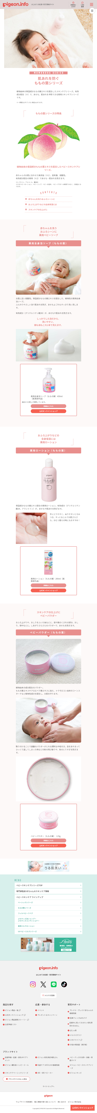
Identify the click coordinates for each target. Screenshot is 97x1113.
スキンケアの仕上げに (37, 209)
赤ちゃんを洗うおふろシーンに (41, 199)
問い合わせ (62, 1102)
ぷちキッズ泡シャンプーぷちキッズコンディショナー (28, 919)
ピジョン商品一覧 (11, 1010)
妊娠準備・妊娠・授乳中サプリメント (16, 1058)
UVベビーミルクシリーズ (27, 931)
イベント (40, 1010)
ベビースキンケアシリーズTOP (29, 885)
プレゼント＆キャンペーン (47, 1015)
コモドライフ (75, 1040)
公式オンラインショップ (48, 411)
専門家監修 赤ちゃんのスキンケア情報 (32, 891)
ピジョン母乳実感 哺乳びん (47, 1057)
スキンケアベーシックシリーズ (16, 1073)
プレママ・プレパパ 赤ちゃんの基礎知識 (81, 1011)
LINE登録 (82, 5)
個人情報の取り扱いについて (45, 1102)
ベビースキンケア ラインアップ (29, 897)
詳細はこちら (48, 406)
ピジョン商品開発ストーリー (16, 1019)
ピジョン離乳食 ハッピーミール (17, 1065)
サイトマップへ (48, 1086)
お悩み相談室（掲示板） (79, 1044)
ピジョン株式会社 (74, 1102)
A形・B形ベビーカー (45, 1073)
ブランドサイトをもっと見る (17, 1079)
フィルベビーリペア (25, 913)
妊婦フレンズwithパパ (78, 1018)
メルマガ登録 (50, 995)
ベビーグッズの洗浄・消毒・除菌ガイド (81, 1058)
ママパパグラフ (76, 1035)
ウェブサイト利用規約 (24, 1102)
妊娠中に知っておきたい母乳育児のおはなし (81, 1024)
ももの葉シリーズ (24, 908)
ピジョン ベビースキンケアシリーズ (81, 1066)
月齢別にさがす (73, 5)
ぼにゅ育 (73, 1030)
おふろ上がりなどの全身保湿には (42, 204)
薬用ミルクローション (26, 926)
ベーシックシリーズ (25, 902)
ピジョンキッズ (76, 1073)
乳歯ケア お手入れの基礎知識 (48, 1065)
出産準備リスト (11, 1024)
